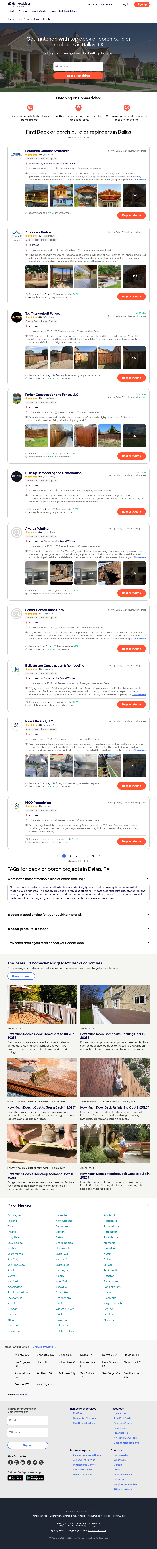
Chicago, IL (65, 1355)
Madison (109, 1314)
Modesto (13, 1248)
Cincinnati (62, 1314)
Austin (107, 1254)
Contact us (120, 1479)
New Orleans (64, 1220)
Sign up (27, 1445)
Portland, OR (45, 1373)
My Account (120, 1413)
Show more (140, 179)
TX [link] (18, 19)
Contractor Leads (82, 1469)
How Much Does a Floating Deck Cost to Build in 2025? (115, 1175)
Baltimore (62, 1226)
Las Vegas (62, 1270)
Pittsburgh (110, 1231)
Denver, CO (109, 1355)
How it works (121, 1455)
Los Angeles (15, 1242)
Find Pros (78, 1413)
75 (93, 855)
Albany (60, 1276)
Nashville (109, 1248)
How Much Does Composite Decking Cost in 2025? (112, 1036)
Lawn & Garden (39, 11)
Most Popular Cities (17, 1347)
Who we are (120, 1460)
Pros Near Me (121, 1433)
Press (117, 1469)
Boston (60, 1231)
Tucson (11, 1226)
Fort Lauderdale (17, 1292)
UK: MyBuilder (119, 1516)
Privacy (60, 1524)
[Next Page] (99, 856)
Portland (109, 1215)
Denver (12, 1276)
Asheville (61, 1287)
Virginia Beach (113, 1303)
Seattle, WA (22, 1384)
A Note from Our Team (125, 1437)
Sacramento (15, 1254)
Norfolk (108, 1292)
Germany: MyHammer (60, 1516)
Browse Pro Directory (84, 1418)
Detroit (60, 1237)
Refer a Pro (120, 1428)
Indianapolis (14, 1331)
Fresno (11, 1231)
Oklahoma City (65, 1331)
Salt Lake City (112, 1287)
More (53, 11)
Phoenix (12, 1220)
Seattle (108, 1309)
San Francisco (16, 1265)
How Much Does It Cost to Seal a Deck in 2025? (41, 1107)
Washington (14, 1287)
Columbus (62, 1325)
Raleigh (60, 1303)
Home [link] (10, 19)
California (69, 1524)
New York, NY (132, 1362)
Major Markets (19, 1205)
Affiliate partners (123, 1489)
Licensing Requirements (126, 1442)
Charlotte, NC (45, 1355)
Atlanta (11, 1320)
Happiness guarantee (125, 1484)
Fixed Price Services (84, 1423)
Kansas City (63, 1259)
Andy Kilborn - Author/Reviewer (99, 1101)
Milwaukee (110, 1320)
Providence (111, 1237)
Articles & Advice (68, 11)
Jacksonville (14, 1298)
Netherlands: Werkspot (99, 1516)
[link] (78, 154)
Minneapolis (63, 1248)
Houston (109, 1276)
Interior (12, 11)
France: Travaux (39, 1516)
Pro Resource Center (84, 1464)
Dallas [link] (27, 19)
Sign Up (142, 4)
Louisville (61, 1215)
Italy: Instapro (79, 1516)
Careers (118, 1464)
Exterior (23, 11)
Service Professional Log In (87, 1455)
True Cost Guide (122, 1418)
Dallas (107, 1259)
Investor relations (123, 1474)
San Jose (12, 1270)
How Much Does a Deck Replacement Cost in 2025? (40, 1176)
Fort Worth (111, 1270)
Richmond (110, 1298)
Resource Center (123, 1423)
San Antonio (111, 1281)
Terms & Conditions (97, 1530)
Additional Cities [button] (15, 1394)
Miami (11, 1303)
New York (62, 1281)
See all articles (21, 976)
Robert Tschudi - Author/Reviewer (28, 1101)
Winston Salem (65, 1309)
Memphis (109, 1242)
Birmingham (15, 1215)
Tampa (11, 1314)
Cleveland (62, 1320)
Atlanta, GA (22, 1355)
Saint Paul (62, 1254)
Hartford (12, 1281)
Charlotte (62, 1292)
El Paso (108, 1265)
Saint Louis (62, 1265)
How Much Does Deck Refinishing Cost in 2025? (114, 1107)
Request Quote (131, 215)
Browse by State (43, 1346)
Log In (125, 4)
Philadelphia (111, 1226)
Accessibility (94, 1524)
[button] (36, 195)
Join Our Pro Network (84, 1460)
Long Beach (14, 1237)
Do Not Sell (81, 1524)
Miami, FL (42, 1362)
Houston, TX (131, 1355)
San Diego (13, 1259)
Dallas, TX (86, 1355)
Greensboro (63, 1298)
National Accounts (83, 1474)
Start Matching (78, 76)
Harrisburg (110, 1220)
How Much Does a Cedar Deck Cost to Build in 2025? (40, 1036)
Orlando (12, 1309)
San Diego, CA (111, 1373)
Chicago (12, 1325)
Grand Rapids (64, 1242)
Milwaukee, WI (67, 1362)
